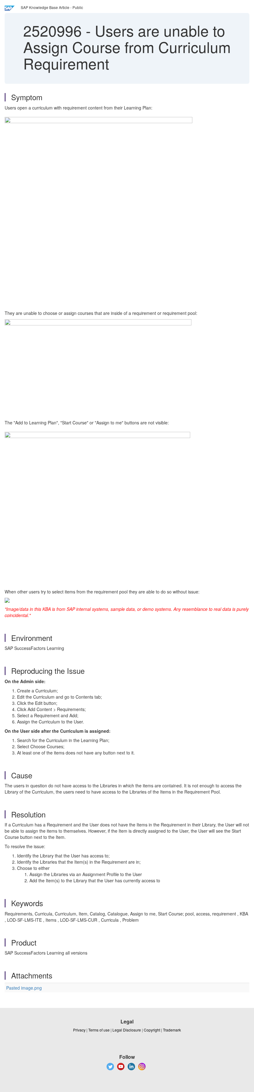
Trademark (172, 1029)
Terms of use (99, 1029)
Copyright (152, 1029)
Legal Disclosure (126, 1029)
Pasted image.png (24, 988)
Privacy (79, 1029)
